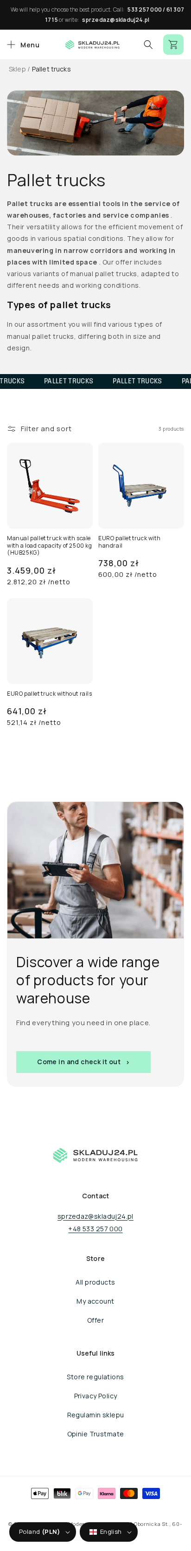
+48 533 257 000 (95, 1228)
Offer (95, 1320)
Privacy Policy (95, 1395)
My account (95, 1301)
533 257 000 (144, 9)
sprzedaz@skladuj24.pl (115, 20)
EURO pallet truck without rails (49, 694)
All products (95, 1282)
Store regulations (95, 1376)
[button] (22, 44)
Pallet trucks (51, 69)
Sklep (17, 69)
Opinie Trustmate (95, 1433)
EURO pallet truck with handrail (129, 542)
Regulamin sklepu (95, 1414)
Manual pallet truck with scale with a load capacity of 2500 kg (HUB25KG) (49, 545)
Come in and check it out (79, 1062)
